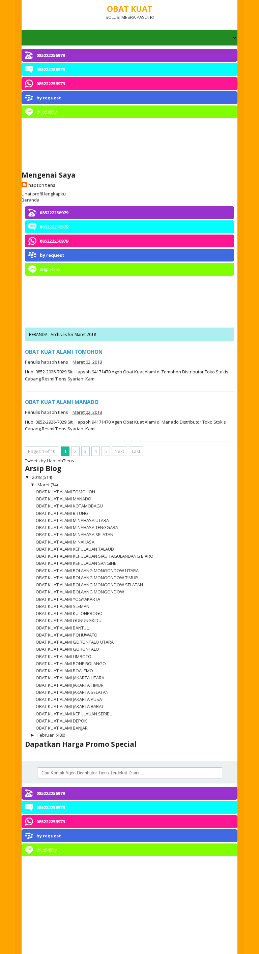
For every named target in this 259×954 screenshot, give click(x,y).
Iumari (225, 946)
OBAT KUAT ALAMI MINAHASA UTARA (72, 520)
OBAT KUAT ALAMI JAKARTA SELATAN (72, 692)
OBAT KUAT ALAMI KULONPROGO (69, 613)
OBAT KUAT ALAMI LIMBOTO (63, 656)
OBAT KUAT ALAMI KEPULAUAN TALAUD (75, 549)
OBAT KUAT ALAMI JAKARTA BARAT (70, 706)
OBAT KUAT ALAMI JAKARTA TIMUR (70, 685)
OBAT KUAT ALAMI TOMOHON (64, 352)
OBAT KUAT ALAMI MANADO (61, 402)
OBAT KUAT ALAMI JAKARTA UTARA (70, 678)
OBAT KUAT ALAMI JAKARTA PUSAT (70, 699)
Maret (44, 485)
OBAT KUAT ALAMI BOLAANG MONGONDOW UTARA (87, 570)
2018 (37, 477)
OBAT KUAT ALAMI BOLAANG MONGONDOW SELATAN (89, 585)
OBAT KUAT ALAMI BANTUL (62, 628)
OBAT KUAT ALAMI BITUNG (62, 513)
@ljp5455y (46, 112)
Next (119, 451)
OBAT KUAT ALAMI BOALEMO (64, 671)
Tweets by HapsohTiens (49, 461)
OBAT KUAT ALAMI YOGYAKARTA (68, 599)
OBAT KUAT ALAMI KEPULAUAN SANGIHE (76, 563)
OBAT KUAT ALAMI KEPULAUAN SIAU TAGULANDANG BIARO (94, 556)
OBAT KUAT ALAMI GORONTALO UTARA (75, 642)
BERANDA (39, 334)
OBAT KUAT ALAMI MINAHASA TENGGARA (77, 527)
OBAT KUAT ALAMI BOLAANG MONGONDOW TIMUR (87, 578)
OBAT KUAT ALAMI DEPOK (61, 721)
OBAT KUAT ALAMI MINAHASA (65, 542)
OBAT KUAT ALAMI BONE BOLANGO (71, 663)
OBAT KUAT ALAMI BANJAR (62, 728)
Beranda (30, 200)
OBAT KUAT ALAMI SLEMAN (62, 606)
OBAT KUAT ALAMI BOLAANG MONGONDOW (80, 592)
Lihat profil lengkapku (44, 194)
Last (136, 451)
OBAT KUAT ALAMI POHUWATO (66, 635)
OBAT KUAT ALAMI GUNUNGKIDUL (70, 620)
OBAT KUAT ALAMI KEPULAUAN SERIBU (74, 714)
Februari (46, 735)
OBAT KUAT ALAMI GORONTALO (67, 649)
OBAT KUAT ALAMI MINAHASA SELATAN (74, 534)
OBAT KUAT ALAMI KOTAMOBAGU (69, 506)
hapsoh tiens (41, 185)
